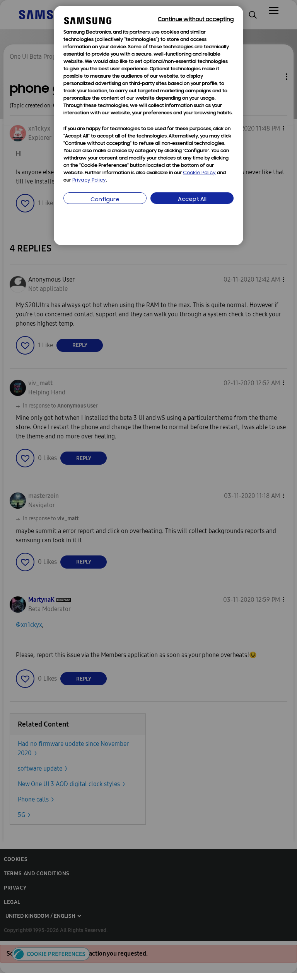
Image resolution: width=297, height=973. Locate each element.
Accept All (192, 199)
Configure (104, 200)
